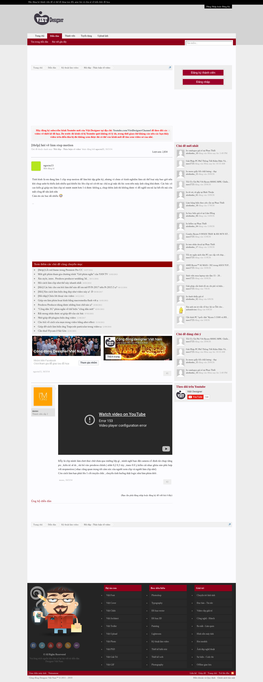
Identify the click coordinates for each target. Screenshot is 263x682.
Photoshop (156, 595)
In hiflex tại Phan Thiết (196, 223)
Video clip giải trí (204, 610)
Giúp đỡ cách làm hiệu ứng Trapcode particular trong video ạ (69, 326)
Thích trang (113, 356)
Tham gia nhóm (88, 362)
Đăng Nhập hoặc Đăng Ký (218, 6)
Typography (157, 603)
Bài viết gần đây (59, 41)
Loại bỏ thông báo (169, 130)
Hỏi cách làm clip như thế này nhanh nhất (59, 282)
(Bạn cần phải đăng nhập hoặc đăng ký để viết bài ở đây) (146, 495)
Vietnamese (53, 673)
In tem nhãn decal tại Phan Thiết (200, 244)
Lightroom (156, 633)
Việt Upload (111, 633)
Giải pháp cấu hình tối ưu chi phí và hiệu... (205, 286)
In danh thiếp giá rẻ (195, 296)
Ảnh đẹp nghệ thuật (206, 649)
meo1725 (190, 163)
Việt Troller (111, 626)
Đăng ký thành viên (203, 72)
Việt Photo (111, 641)
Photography (157, 664)
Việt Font (110, 595)
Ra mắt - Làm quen (205, 626)
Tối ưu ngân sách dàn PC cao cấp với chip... (205, 255)
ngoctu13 (99, 149)
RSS (232, 673)
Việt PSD (110, 649)
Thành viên (70, 35)
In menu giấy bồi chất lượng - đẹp (201, 171)
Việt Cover (111, 603)
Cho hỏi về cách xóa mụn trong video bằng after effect (66, 322)
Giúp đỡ (202, 673)
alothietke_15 (192, 174)
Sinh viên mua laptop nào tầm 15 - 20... (204, 275)
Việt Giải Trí (112, 657)
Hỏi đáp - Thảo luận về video (67, 149)
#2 (167, 482)
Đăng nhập (203, 81)
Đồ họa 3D (157, 618)
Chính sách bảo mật (226, 678)
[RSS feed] (68, 648)
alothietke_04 (192, 226)
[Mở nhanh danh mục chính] (170, 67)
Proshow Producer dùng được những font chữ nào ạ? (65, 304)
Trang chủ (39, 35)
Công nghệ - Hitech (206, 618)
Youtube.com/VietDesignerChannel (132, 130)
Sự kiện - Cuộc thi (205, 657)
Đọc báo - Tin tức (205, 603)
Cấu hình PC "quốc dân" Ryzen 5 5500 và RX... (207, 317)
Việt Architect (112, 618)
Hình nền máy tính (205, 633)
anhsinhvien (191, 309)
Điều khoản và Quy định (204, 678)
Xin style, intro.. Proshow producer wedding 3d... (63, 278)
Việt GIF (110, 664)
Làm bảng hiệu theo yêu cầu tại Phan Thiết (205, 203)
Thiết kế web (157, 657)
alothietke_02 (192, 299)
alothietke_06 (192, 216)
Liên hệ (193, 673)
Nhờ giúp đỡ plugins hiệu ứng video (57, 317)
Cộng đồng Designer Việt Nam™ (50, 678)
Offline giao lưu (204, 664)
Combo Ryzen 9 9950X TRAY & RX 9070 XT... (207, 234)
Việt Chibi (111, 610)
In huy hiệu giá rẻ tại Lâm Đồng (200, 213)
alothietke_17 (192, 247)
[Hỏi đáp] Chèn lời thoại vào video (56, 295)
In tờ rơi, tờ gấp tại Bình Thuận (200, 192)
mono (35, 411)
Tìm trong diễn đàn (39, 41)
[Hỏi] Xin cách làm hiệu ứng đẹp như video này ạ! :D (65, 291)
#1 (167, 373)
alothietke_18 (192, 205)
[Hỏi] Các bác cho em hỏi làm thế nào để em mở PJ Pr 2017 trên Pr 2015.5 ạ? (77, 287)
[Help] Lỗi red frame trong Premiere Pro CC (60, 269)
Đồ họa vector (158, 610)
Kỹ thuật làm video (160, 641)
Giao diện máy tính (37, 673)
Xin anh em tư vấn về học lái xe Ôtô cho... (205, 307)
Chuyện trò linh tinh (206, 595)
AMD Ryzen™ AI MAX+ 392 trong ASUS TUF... (208, 265)
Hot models (202, 641)
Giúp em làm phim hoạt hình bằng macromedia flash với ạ (68, 300)
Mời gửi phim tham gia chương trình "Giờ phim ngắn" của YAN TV (73, 274)
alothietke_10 (192, 153)
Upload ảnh (103, 35)
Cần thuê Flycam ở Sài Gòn (52, 330)
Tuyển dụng (86, 35)
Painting (155, 626)
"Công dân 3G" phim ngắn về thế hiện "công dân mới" (66, 309)
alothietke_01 (192, 195)
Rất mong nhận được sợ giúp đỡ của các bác (61, 313)
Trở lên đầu (224, 673)
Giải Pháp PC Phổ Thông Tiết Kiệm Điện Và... (206, 161)
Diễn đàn (54, 36)
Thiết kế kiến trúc (159, 649)
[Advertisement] (131, 54)
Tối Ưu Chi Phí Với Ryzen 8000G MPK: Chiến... (208, 182)
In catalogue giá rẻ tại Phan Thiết (200, 150)
